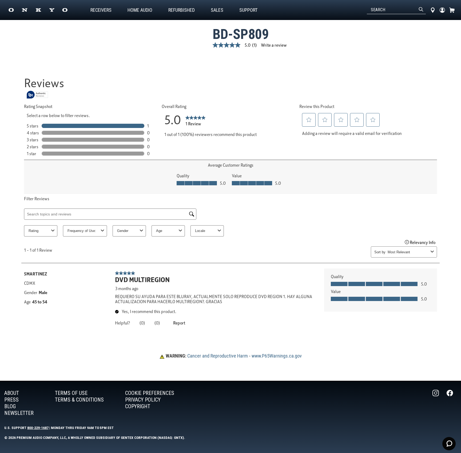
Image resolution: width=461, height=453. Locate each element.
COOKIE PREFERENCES (149, 393)
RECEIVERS (101, 10)
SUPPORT (248, 10)
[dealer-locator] (432, 10)
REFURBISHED (181, 10)
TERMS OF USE (71, 393)
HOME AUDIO (140, 10)
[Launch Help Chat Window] (449, 443)
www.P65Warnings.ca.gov (277, 356)
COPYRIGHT (137, 406)
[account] (442, 10)
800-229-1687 (38, 428)
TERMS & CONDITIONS (79, 399)
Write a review (274, 45)
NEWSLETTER (19, 413)
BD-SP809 (241, 34)
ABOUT (11, 393)
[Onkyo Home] (38, 10)
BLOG (10, 406)
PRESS (11, 399)
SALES (217, 10)
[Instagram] (436, 403)
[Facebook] (450, 403)
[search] (421, 10)
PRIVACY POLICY (143, 399)
